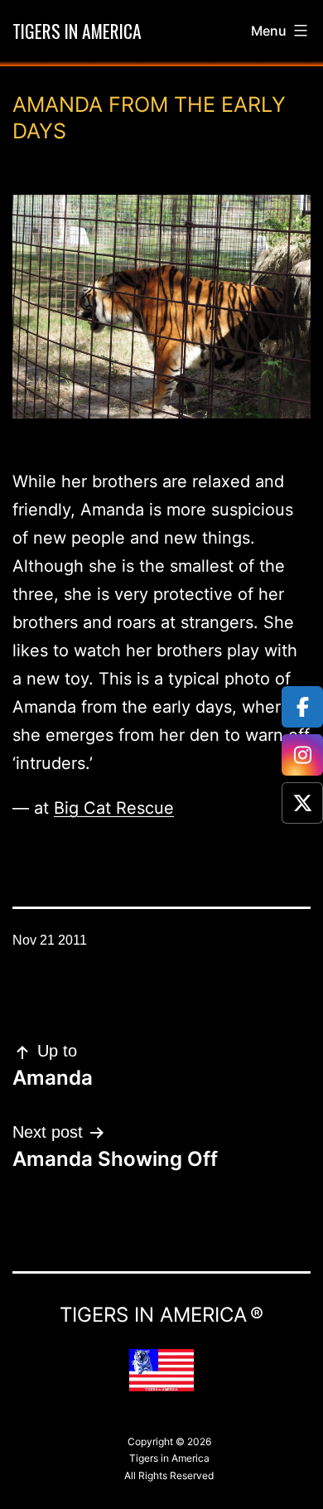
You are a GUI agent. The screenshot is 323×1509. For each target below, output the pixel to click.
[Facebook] (302, 707)
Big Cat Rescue (114, 808)
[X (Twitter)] (302, 803)
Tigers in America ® (161, 1315)
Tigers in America (77, 30)
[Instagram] (302, 755)
